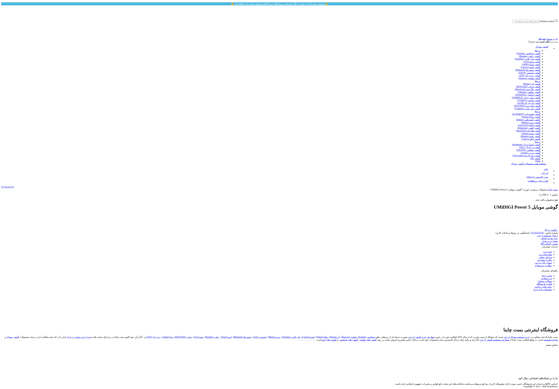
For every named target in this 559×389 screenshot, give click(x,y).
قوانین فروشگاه (544, 284)
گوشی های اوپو (329, 340)
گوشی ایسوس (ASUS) (529, 73)
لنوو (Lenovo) (308, 337)
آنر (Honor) (334, 337)
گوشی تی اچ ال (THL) (529, 147)
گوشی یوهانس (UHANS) (528, 150)
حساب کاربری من (543, 263)
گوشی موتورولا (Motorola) (527, 70)
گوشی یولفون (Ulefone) (529, 92)
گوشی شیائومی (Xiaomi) (528, 53)
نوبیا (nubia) (167, 337)
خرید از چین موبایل (306, 340)
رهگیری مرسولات (543, 265)
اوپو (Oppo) (226, 337)
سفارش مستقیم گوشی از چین (494, 340)
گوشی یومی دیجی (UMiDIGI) (526, 97)
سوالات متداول (545, 281)
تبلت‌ (546, 169)
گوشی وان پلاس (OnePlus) (527, 59)
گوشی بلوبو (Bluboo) (530, 136)
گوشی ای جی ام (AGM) (528, 103)
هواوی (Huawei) (348, 337)
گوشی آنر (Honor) (531, 84)
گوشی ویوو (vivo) (531, 61)
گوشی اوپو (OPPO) (531, 64)
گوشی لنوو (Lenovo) (530, 67)
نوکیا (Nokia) (322, 337)
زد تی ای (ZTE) (153, 337)
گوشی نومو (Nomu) (531, 133)
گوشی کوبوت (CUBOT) (528, 100)
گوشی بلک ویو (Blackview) (527, 89)
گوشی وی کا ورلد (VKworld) (526, 155)
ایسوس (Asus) (260, 337)
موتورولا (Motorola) (242, 337)
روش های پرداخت (543, 286)
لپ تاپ (544, 173)
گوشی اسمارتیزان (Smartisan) (526, 144)
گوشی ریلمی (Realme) (529, 56)
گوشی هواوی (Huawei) (529, 78)
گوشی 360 (535, 158)
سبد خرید (547, 251)
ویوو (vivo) (198, 337)
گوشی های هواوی (368, 340)
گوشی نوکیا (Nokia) (531, 117)
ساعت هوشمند (550, 340)
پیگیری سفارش (544, 260)
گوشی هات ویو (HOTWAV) (527, 106)
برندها (537, 50)
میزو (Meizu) (274, 337)
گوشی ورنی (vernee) (530, 153)
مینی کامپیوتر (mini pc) (537, 177)
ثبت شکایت (546, 278)
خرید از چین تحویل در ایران (79, 337)
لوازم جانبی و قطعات (538, 181)
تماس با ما (547, 275)
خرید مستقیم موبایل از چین (516, 337)
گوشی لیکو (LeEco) (531, 139)
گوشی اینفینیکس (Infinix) (528, 119)
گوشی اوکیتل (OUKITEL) (527, 95)
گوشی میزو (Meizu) (530, 122)
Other (537, 161)
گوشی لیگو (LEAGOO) (529, 125)
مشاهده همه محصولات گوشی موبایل (528, 164)
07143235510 (537, 233)
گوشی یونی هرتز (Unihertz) (527, 108)
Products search (547, 21)
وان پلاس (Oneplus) (291, 337)
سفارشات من (545, 254)
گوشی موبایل (541, 46)
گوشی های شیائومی (348, 340)
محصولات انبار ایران (542, 289)
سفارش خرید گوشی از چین (421, 337)
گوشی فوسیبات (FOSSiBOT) (526, 114)
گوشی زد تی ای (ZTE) (529, 75)
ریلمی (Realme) (212, 337)
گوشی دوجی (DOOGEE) (528, 86)
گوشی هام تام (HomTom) (528, 131)
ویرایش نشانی (545, 257)
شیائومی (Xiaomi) (366, 337)
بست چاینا (553, 189)
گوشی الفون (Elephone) (529, 128)
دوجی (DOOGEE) (183, 337)
